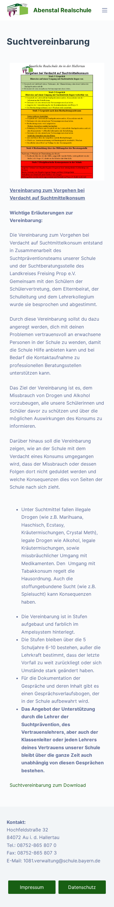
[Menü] (104, 10)
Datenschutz (82, 887)
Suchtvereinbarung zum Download (48, 785)
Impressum (32, 887)
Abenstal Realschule (62, 10)
